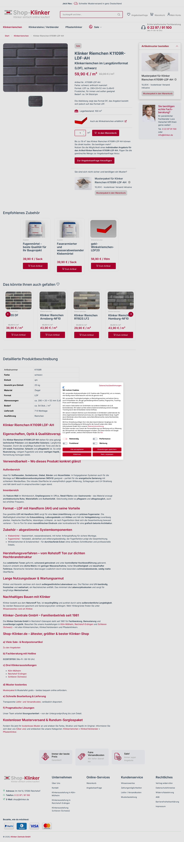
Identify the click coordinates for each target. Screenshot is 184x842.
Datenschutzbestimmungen (110, 385)
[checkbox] (65, 439)
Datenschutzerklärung (96, 426)
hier (101, 433)
